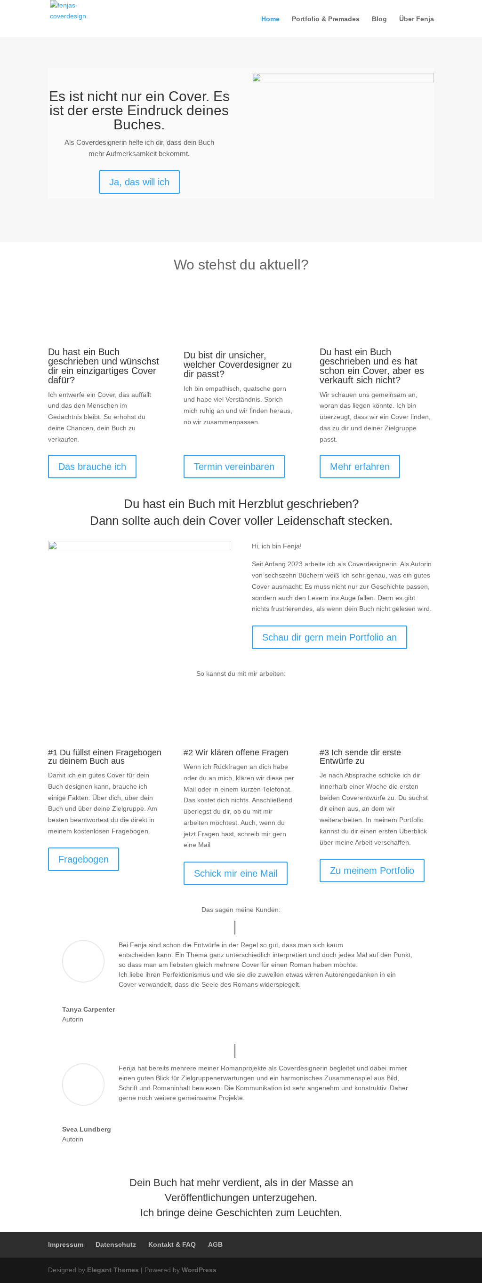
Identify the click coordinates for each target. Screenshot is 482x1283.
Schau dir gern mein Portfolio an (329, 637)
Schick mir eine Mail (235, 873)
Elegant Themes (113, 1270)
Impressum (65, 1244)
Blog (379, 19)
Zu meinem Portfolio (372, 870)
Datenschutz (116, 1244)
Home (270, 19)
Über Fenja (416, 19)
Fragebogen (83, 859)
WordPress (199, 1270)
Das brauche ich (92, 466)
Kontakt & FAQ (172, 1244)
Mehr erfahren (360, 466)
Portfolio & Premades (326, 19)
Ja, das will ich (139, 182)
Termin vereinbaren (234, 466)
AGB (215, 1244)
